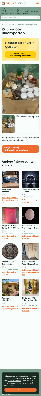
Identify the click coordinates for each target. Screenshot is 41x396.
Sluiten (20, 390)
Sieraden (18, 13)
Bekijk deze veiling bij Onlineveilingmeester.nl (10, 200)
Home (4, 24)
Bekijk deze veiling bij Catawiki (30, 201)
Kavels (11, 24)
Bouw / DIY (26, 13)
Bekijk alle (34, 11)
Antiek (11, 13)
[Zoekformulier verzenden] (38, 17)
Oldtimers (4, 13)
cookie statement (14, 381)
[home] (14, 3)
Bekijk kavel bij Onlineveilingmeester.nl (20, 54)
